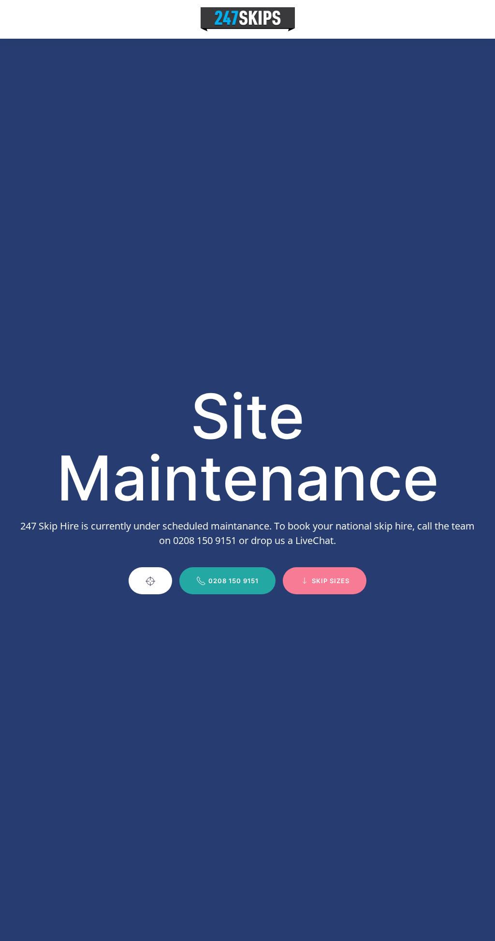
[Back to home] (248, 19)
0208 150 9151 (233, 581)
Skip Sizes (330, 581)
